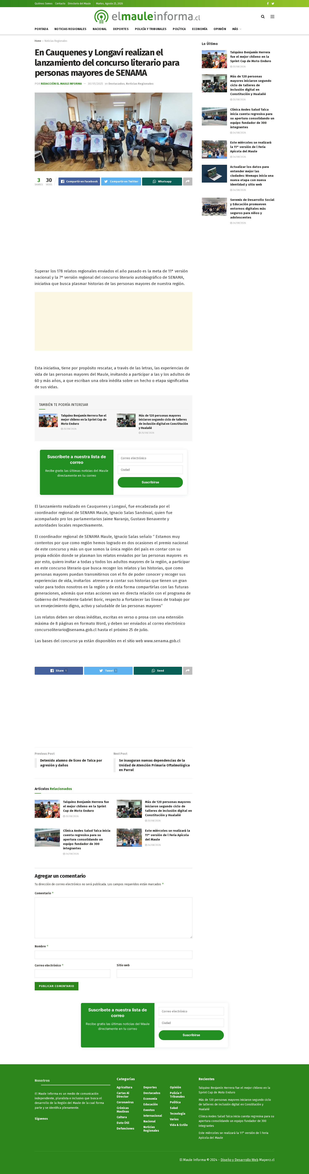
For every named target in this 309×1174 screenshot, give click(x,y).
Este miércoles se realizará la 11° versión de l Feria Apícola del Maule (167, 835)
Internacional (152, 1116)
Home (38, 40)
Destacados (116, 83)
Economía (199, 29)
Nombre (42, 946)
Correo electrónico (49, 965)
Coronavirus (125, 1102)
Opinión (220, 29)
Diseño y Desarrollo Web (239, 1160)
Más (235, 29)
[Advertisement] (113, 222)
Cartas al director (123, 1094)
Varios (174, 1119)
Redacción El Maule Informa (61, 83)
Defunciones (125, 1128)
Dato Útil (123, 1123)
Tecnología (177, 1113)
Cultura (122, 1117)
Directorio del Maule (79, 3)
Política (179, 29)
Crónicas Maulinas (123, 1109)
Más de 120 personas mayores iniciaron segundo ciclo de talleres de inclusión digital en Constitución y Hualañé (250, 85)
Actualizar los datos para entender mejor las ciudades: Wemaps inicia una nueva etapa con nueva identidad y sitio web (251, 175)
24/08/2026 (72, 853)
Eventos (149, 1110)
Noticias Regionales (70, 29)
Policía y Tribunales (151, 29)
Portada (41, 29)
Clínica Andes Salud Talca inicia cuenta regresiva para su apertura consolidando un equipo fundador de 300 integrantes (86, 839)
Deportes (121, 29)
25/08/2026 (69, 429)
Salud (174, 1108)
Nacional (100, 29)
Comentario (44, 893)
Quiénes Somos (44, 3)
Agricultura (124, 1087)
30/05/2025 (95, 83)
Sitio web (123, 965)
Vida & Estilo (179, 1125)
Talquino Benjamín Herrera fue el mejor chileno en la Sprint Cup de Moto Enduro (84, 420)
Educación (150, 1104)
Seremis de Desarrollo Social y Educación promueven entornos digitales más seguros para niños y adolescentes (252, 208)
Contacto (60, 3)
